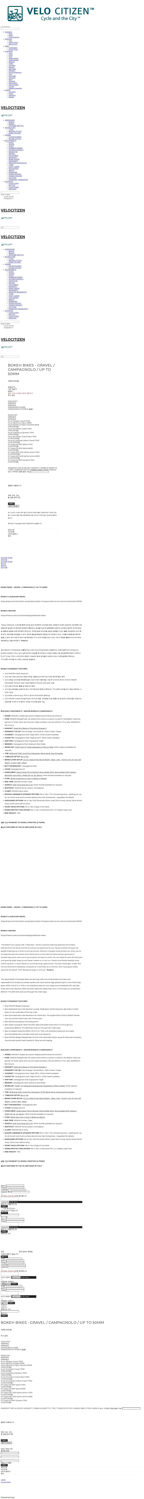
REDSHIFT (11, 67)
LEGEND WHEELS (14, 60)
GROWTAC (12, 62)
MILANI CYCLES (13, 49)
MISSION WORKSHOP (15, 72)
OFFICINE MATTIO (14, 37)
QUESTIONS (12, 95)
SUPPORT (7, 90)
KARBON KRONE (13, 58)
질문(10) (4, 565)
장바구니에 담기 (6, 1442)
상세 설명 (4, 560)
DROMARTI (12, 71)
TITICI (10, 41)
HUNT (10, 53)
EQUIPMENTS (9, 51)
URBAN (7, 46)
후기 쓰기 (4, 1213)
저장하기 (4, 1206)
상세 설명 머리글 (6, 558)
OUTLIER (11, 87)
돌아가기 (4, 1303)
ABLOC (11, 79)
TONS (10, 74)
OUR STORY (12, 92)
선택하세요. (12, 403)
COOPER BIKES (13, 48)
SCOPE (11, 55)
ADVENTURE (8, 39)
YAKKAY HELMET (13, 85)
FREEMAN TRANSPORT (15, 88)
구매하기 (4, 1315)
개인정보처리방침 (5, 1482)
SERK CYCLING (13, 44)
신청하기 (4, 1465)
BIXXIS (10, 34)
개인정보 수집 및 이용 (9, 1196)
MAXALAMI (12, 81)
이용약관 (3, 1480)
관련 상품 (4, 567)
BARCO (11, 35)
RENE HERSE (12, 69)
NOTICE (11, 94)
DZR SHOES (12, 78)
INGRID (11, 64)
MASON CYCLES (13, 42)
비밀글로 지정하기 (7, 1282)
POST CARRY (12, 76)
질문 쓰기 (4, 1256)
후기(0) (3, 564)
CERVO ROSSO (13, 83)
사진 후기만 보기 (9, 1208)
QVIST (10, 57)
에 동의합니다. (14, 1196)
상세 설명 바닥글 (6, 562)
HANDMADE (8, 32)
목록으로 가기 (6, 1284)
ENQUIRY (11, 97)
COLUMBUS (12, 65)
